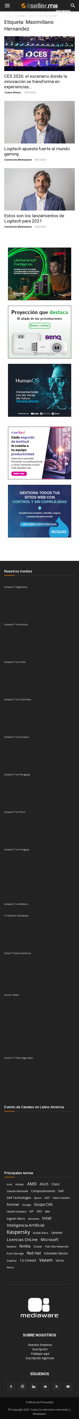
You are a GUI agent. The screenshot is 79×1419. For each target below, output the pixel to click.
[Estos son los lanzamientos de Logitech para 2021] (39, 189)
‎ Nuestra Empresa (39, 1345)
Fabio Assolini (61, 1198)
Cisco (55, 1184)
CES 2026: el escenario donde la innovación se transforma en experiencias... (35, 81)
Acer (9, 1184)
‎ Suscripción (39, 1349)
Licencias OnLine (22, 1239)
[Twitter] (56, 1387)
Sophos (12, 1260)
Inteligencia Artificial (25, 1225)
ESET (47, 1198)
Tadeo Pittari (12, 92)
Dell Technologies (19, 1198)
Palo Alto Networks (56, 1246)
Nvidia (25, 1246)
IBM (47, 1211)
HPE (39, 1211)
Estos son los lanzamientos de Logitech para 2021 (34, 218)
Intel (46, 1218)
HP (31, 1211)
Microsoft (50, 1239)
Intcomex (33, 1219)
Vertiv (60, 1260)
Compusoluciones (43, 1191)
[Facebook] (11, 1387)
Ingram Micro (16, 1219)
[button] (7, 6)
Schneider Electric (56, 1253)
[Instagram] (22, 1386)
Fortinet (13, 1204)
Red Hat (34, 1253)
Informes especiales (64, 16)
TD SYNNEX (28, 1260)
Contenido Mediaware (18, 159)
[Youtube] (68, 1387)
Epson (38, 1198)
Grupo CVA (43, 1204)
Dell (60, 1191)
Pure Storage (15, 1253)
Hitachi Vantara (16, 1211)
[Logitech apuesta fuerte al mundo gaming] (39, 122)
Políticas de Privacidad (39, 1402)
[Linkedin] (34, 1387)
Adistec (19, 1184)
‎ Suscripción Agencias (39, 1358)
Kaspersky (18, 1232)
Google (26, 1205)
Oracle (37, 1246)
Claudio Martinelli (17, 1191)
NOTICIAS (10, 16)
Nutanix (11, 1246)
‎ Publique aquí (39, 1354)
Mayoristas (36, 16)
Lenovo (56, 1232)
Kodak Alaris (40, 1233)
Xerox (10, 1267)
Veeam (46, 1260)
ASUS (44, 1184)
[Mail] (45, 1387)
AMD (32, 1184)
